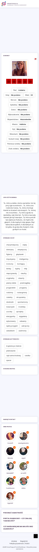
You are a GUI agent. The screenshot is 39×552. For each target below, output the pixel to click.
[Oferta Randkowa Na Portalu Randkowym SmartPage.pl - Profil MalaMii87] (10, 466)
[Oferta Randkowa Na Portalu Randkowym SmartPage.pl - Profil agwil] (23, 451)
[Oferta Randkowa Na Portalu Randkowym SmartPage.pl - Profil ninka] (23, 481)
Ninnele (10, 458)
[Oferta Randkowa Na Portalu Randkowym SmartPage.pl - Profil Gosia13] (10, 436)
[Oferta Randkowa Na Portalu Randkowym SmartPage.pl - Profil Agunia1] (10, 496)
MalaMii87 (10, 473)
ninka (23, 488)
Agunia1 (10, 503)
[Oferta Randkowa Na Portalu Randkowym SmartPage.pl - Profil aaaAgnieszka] (23, 436)
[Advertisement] (19, 31)
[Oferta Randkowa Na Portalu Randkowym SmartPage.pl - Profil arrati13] (23, 466)
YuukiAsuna (10, 488)
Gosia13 (10, 443)
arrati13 (23, 473)
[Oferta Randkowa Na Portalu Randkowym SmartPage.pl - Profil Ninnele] (10, 451)
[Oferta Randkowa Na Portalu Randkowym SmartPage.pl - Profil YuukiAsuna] (10, 481)
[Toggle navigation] (35, 4)
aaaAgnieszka (23, 443)
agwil (23, 458)
